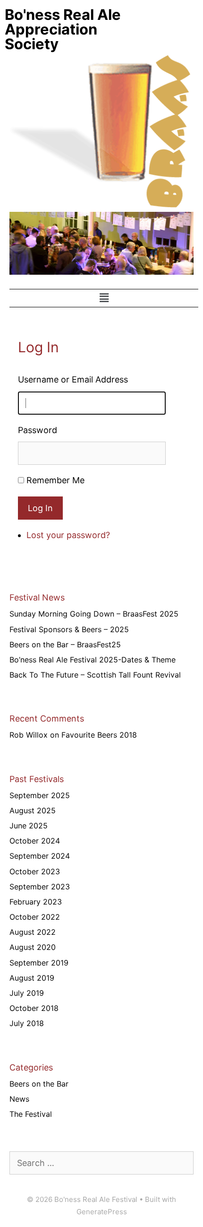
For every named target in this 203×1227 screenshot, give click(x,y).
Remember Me (55, 480)
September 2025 (39, 795)
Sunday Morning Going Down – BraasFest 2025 (93, 613)
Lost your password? (68, 535)
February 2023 (35, 901)
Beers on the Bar (38, 1083)
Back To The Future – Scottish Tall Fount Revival (95, 674)
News (19, 1099)
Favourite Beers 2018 (99, 735)
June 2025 (28, 825)
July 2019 (26, 993)
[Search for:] (101, 1163)
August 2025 (32, 810)
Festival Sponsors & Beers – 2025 (69, 629)
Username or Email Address (73, 379)
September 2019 (38, 962)
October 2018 (34, 1008)
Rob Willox (28, 735)
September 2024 (39, 856)
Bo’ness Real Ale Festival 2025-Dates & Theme (92, 659)
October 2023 (34, 871)
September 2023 (39, 886)
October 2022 (34, 917)
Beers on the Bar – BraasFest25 (65, 644)
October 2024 (34, 840)
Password (37, 430)
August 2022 (32, 932)
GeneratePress (101, 1211)
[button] (104, 298)
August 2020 (32, 947)
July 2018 (26, 1023)
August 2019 (31, 978)
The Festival (30, 1114)
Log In (40, 508)
